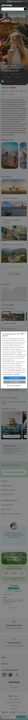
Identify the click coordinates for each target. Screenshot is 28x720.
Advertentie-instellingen (15, 370)
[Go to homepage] (6, 5)
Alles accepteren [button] (15, 378)
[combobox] (22, 333)
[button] (14, 386)
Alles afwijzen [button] (14, 382)
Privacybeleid (16, 374)
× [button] (24, 333)
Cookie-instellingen (7, 374)
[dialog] (14, 360)
